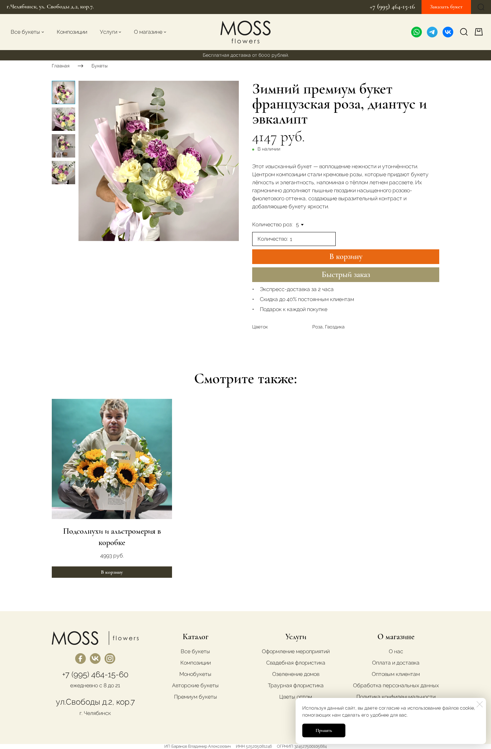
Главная (60, 65)
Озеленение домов (295, 674)
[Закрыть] (480, 704)
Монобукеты (195, 674)
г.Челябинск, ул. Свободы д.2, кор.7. (50, 6)
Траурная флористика (296, 685)
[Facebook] (80, 658)
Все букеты (195, 651)
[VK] (448, 32)
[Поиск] (481, 7)
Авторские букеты (195, 685)
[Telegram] (432, 32)
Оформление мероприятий (296, 651)
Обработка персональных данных (396, 685)
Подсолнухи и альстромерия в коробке (112, 536)
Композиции (195, 663)
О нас (396, 651)
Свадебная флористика (295, 663)
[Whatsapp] (416, 32)
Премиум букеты (195, 697)
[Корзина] (479, 32)
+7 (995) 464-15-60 (95, 674)
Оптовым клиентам (396, 674)
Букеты (100, 65)
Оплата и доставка (396, 663)
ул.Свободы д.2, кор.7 (95, 702)
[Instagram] (110, 658)
